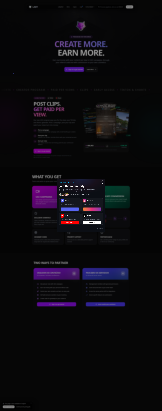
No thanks (100, 228)
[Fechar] (102, 182)
